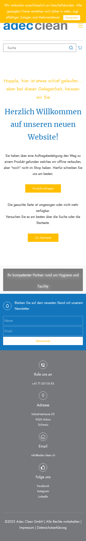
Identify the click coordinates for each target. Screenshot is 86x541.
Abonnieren (43, 341)
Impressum (26, 527)
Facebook (43, 486)
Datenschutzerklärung (52, 527)
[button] (43, 188)
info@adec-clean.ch (43, 455)
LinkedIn (43, 496)
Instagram (43, 491)
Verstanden (71, 18)
